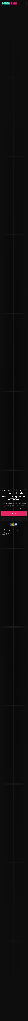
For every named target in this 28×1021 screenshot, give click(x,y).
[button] (24, 3)
